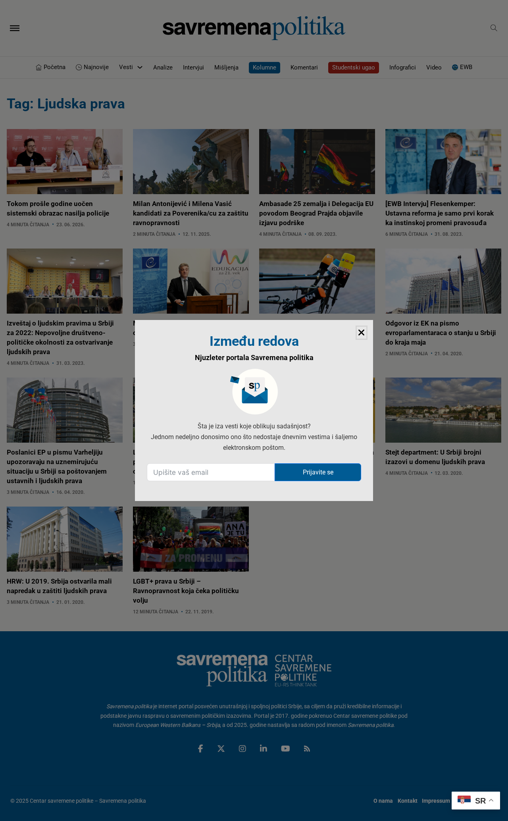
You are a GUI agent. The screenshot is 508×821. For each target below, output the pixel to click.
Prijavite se (318, 472)
